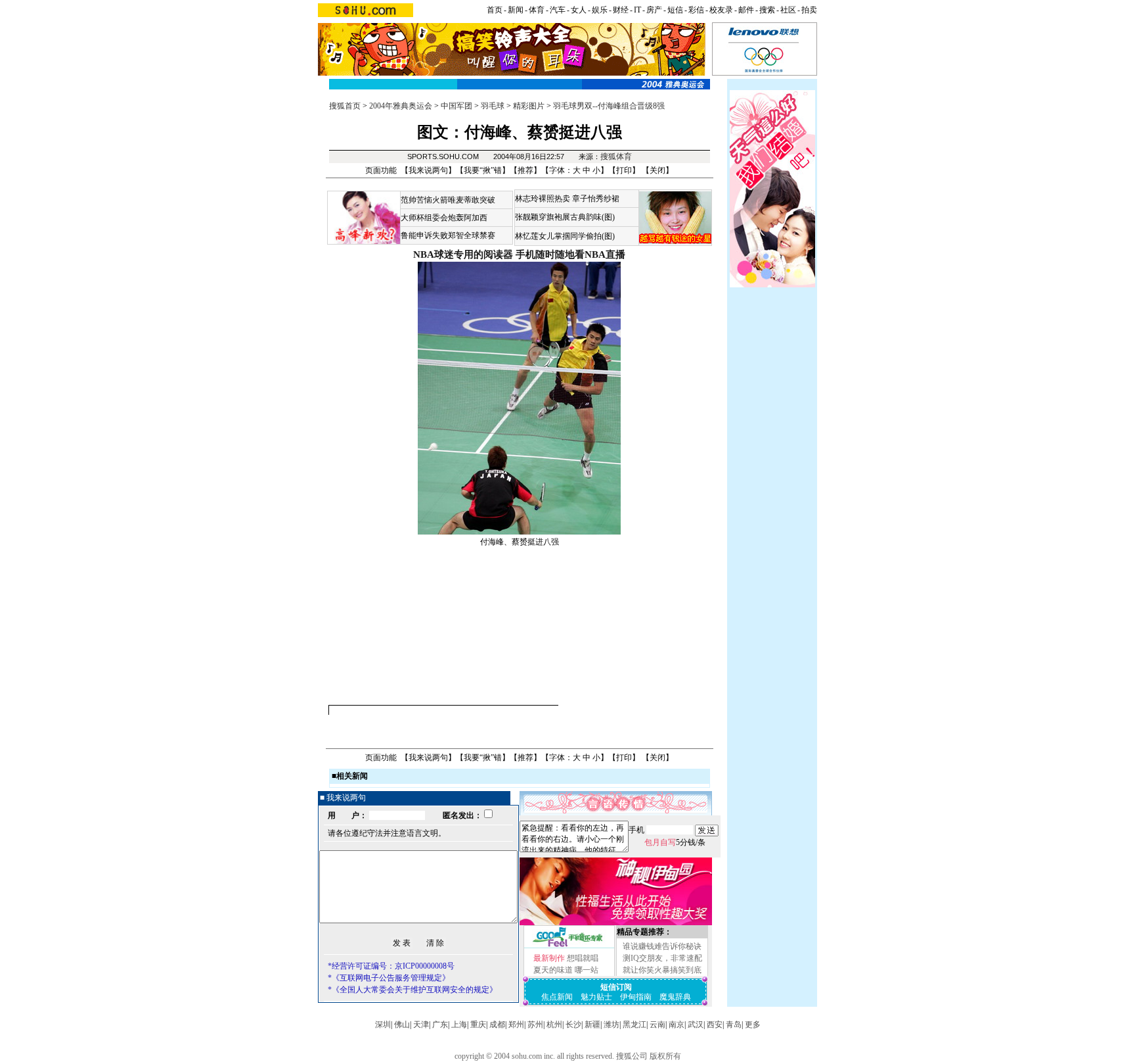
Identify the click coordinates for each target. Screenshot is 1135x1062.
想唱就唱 (582, 958)
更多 (753, 1024)
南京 (676, 1024)
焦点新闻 (557, 997)
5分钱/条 (674, 842)
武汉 (695, 1024)
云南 (657, 1024)
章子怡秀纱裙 (595, 198)
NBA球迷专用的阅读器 (463, 254)
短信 (675, 9)
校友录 (721, 9)
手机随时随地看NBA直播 (570, 254)
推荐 (525, 170)
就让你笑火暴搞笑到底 (662, 970)
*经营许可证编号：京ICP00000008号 (391, 966)
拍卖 (809, 9)
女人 (579, 9)
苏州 (535, 1024)
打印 (624, 170)
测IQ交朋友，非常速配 (662, 958)
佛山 (402, 1024)
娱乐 (600, 9)
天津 (421, 1024)
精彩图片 (529, 105)
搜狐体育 (616, 156)
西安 (715, 1024)
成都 (497, 1024)
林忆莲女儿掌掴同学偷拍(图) (565, 236)
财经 (621, 9)
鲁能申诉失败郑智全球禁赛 (448, 235)
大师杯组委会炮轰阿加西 (444, 217)
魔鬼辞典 (675, 997)
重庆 (478, 1024)
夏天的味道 (553, 970)
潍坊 (611, 1024)
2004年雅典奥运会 (400, 105)
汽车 (558, 9)
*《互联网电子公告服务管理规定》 (389, 977)
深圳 (383, 1024)
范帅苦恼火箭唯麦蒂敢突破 (448, 200)
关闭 (657, 170)
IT (637, 9)
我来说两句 (428, 170)
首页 (494, 9)
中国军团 (456, 105)
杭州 (554, 1024)
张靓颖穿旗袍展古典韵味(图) (565, 217)
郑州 (516, 1024)
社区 (788, 9)
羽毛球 (492, 105)
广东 (440, 1024)
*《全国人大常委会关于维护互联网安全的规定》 (412, 989)
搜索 (767, 9)
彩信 (696, 9)
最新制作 (549, 958)
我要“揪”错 (483, 170)
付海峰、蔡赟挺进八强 (519, 541)
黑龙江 (634, 1024)
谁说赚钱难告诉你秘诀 (662, 946)
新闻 (515, 9)
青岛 (734, 1024)
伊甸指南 (636, 997)
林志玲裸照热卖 (542, 198)
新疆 (592, 1024)
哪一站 (586, 970)
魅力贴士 (596, 997)
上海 (459, 1024)
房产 (654, 9)
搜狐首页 (345, 105)
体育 (537, 9)
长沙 (573, 1024)
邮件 (746, 9)
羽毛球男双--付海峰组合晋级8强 (609, 105)
